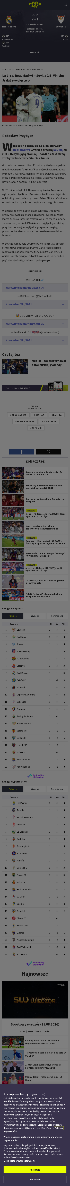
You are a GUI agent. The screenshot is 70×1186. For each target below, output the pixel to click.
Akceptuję (35, 1169)
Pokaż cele (35, 1179)
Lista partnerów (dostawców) (19, 1160)
